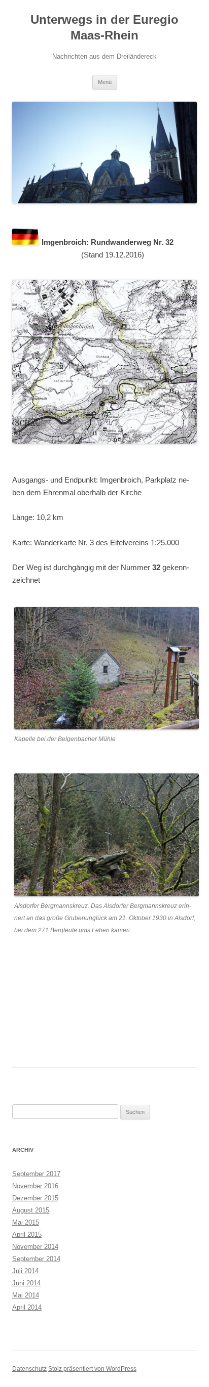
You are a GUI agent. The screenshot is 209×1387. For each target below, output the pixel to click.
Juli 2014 (25, 1271)
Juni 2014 (26, 1283)
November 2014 (35, 1246)
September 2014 (36, 1259)
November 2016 (35, 1186)
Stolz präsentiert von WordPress (92, 1368)
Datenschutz (29, 1368)
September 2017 (36, 1174)
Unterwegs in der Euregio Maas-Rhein (104, 27)
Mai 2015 (25, 1222)
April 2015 (27, 1234)
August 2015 (30, 1210)
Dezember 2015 (35, 1198)
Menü (105, 82)
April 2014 (27, 1307)
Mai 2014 (25, 1295)
